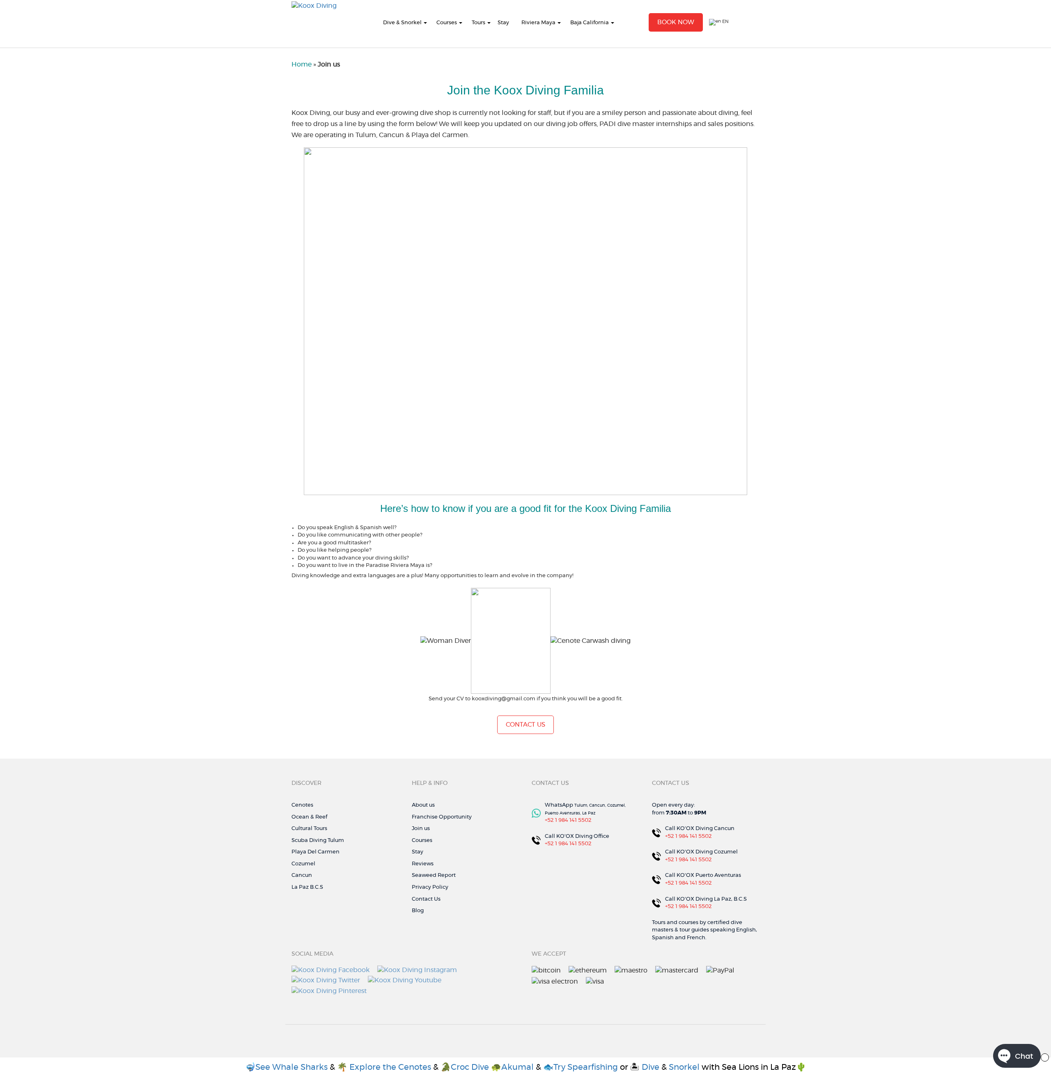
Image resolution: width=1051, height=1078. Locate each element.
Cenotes (302, 805)
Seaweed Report (434, 875)
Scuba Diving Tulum (317, 840)
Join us (421, 828)
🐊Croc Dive (465, 1067)
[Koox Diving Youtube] (404, 979)
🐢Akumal (513, 1067)
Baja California (589, 22)
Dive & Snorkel (402, 22)
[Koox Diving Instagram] (417, 969)
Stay (503, 22)
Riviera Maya (538, 22)
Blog (418, 910)
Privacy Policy (430, 887)
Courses (446, 22)
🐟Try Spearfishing (580, 1067)
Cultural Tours (309, 828)
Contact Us (426, 899)
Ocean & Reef (309, 817)
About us (423, 805)
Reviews (423, 864)
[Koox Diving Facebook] (330, 969)
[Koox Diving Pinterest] (329, 989)
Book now (675, 22)
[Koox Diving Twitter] (325, 979)
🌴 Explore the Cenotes (385, 1067)
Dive (650, 1067)
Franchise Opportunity (442, 817)
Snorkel (684, 1067)
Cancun (301, 875)
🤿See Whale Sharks (286, 1067)
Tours (478, 22)
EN (725, 21)
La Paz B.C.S (307, 887)
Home (301, 64)
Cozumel (303, 864)
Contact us (525, 725)
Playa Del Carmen (315, 852)
